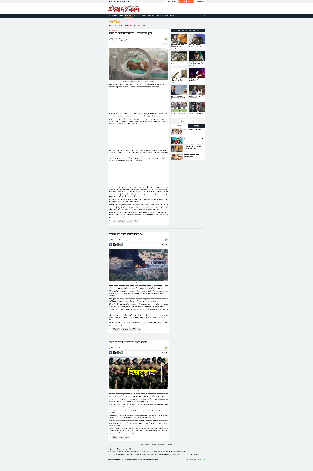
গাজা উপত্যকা (121, 221)
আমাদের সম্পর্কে (145, 444)
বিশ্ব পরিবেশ (134, 25)
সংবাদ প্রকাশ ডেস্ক (115, 38)
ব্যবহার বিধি (153, 444)
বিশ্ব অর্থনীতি (120, 25)
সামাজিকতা (201, 1)
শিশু (136, 221)
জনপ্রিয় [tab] (196, 126)
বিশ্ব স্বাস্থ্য (127, 25)
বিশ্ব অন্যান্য (142, 25)
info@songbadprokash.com (178, 451)
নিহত (139, 329)
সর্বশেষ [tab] (179, 126)
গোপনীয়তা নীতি (161, 444)
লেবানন (127, 437)
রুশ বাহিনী (132, 329)
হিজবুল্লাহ (115, 437)
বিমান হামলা (125, 329)
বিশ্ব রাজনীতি (111, 25)
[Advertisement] (138, 100)
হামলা (121, 437)
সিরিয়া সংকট (116, 329)
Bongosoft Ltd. (201, 459)
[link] (182, 1)
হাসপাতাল (129, 221)
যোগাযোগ (169, 444)
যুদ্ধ (114, 221)
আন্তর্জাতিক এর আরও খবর (187, 121)
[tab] (179, 126)
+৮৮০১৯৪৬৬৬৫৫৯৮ (162, 451)
